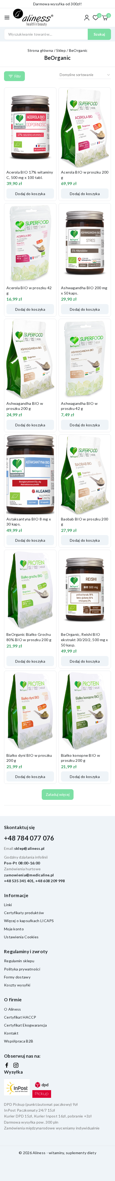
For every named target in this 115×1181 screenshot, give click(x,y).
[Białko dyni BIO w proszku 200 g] (30, 711)
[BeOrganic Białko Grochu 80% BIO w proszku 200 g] (30, 590)
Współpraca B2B (18, 1041)
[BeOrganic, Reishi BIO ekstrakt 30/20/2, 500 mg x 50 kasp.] (85, 590)
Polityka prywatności (22, 969)
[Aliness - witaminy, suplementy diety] (33, 18)
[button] (30, 193)
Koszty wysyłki (17, 985)
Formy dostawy (17, 977)
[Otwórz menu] (7, 17)
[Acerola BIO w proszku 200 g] (85, 127)
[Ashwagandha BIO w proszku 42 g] (85, 359)
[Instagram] (16, 1065)
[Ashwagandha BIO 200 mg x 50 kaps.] (85, 243)
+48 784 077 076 (29, 838)
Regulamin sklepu (19, 961)
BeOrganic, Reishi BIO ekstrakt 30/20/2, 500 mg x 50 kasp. (84, 639)
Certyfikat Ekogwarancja (25, 1025)
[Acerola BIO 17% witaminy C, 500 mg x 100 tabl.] (30, 127)
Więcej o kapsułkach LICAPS (29, 920)
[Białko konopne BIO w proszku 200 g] (85, 711)
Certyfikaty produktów (24, 912)
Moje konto (14, 929)
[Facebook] (6, 1065)
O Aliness (12, 1009)
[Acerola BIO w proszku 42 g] (30, 243)
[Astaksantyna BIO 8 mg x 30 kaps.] (30, 474)
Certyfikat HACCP (20, 1017)
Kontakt (11, 1033)
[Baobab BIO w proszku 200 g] (85, 474)
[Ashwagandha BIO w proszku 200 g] (30, 359)
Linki (8, 904)
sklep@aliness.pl (29, 848)
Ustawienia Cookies (21, 937)
